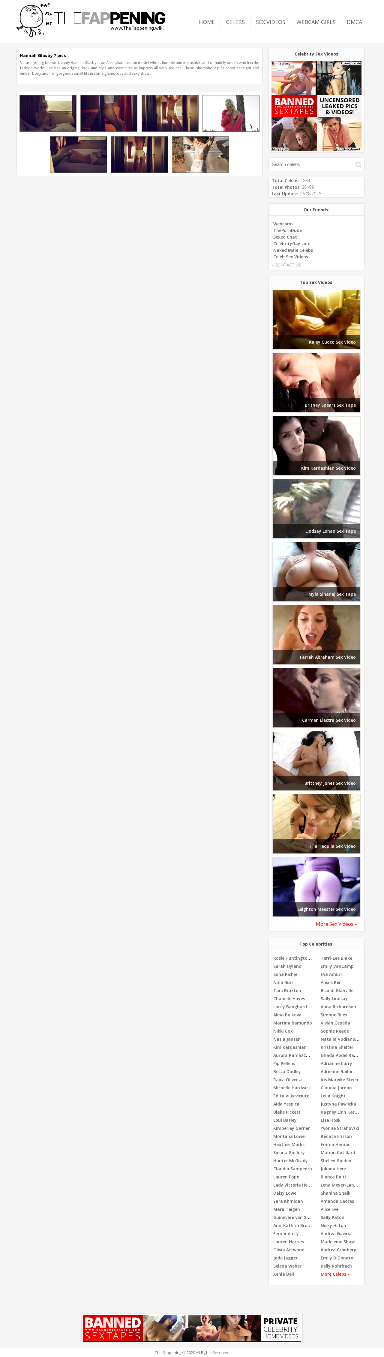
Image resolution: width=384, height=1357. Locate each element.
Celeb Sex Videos (290, 257)
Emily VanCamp (337, 966)
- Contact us (286, 265)
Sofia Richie (285, 974)
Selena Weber (287, 1266)
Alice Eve (329, 1209)
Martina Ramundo (292, 1023)
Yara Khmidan (288, 1201)
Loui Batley (285, 1120)
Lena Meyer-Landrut (342, 1185)
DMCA (354, 22)
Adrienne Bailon (337, 1071)
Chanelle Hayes (289, 998)
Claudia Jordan (336, 1088)
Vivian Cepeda (335, 1023)
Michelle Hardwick (292, 1088)
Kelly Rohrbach (336, 1266)
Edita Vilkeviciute (291, 1096)
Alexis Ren (331, 982)
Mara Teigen (286, 1209)
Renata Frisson (336, 1136)
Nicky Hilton (333, 1225)
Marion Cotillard (338, 1152)
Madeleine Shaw (338, 1241)
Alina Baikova (287, 1015)
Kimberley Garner (291, 1128)
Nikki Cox (283, 1031)
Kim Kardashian (290, 1047)
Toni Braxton (287, 990)
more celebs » (335, 1274)
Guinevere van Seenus (296, 1217)
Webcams (283, 224)
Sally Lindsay (334, 998)
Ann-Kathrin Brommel (296, 1225)
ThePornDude (287, 230)
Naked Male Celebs (293, 250)
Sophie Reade (335, 1031)
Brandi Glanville (337, 990)
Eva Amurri (332, 974)
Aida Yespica (286, 1104)
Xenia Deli (283, 1274)
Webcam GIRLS (316, 22)
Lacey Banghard (290, 1006)
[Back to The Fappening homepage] (90, 35)
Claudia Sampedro (292, 1169)
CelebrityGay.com (291, 243)
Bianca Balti (333, 1177)
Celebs (235, 22)
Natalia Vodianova (340, 1039)
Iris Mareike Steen (339, 1079)
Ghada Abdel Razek (341, 1055)
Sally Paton (332, 1217)
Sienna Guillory (289, 1152)
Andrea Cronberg (338, 1250)
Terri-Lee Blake (336, 958)
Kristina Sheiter (337, 1047)
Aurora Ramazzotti (293, 1055)
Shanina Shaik (335, 1193)
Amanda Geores (337, 1201)
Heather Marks (288, 1144)
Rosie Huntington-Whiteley (301, 958)
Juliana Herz (333, 1169)
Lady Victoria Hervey (294, 1185)
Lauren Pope (286, 1177)
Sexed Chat (285, 237)
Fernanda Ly (286, 1233)
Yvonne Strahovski (340, 1128)
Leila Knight (333, 1096)
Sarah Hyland (287, 966)
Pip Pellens (284, 1063)
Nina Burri (284, 982)
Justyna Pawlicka (338, 1104)
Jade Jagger (285, 1258)
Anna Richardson (338, 1006)
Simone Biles (334, 1015)
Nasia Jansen (287, 1039)
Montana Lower (289, 1136)
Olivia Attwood (288, 1250)
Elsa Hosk (330, 1120)
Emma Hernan (336, 1144)
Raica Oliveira (287, 1079)
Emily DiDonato (337, 1258)
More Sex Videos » (336, 924)
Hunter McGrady (290, 1160)
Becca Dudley (287, 1071)
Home (207, 22)
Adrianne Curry (336, 1063)
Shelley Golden (336, 1160)
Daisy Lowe (284, 1193)
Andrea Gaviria (336, 1233)
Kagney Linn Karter (341, 1112)
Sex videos (270, 22)
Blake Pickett (287, 1112)
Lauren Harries (288, 1241)
